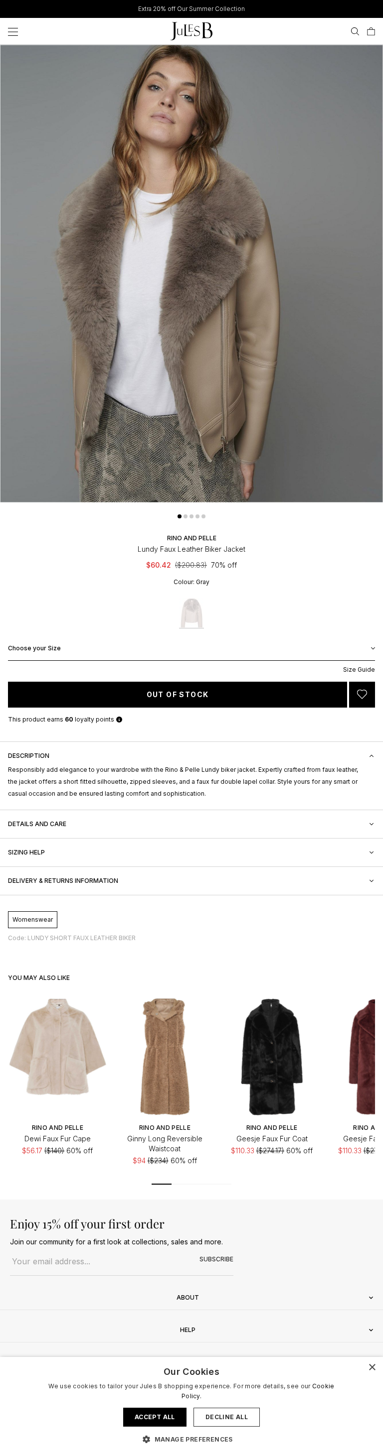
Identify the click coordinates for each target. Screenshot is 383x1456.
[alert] (191, 1406)
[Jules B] (191, 31)
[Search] (355, 31)
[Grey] (191, 613)
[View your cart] (371, 31)
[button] (180, 516)
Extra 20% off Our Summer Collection (191, 8)
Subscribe (216, 1259)
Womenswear (32, 919)
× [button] (372, 1367)
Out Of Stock (178, 694)
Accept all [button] (155, 1417)
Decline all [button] (226, 1417)
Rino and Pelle (191, 538)
